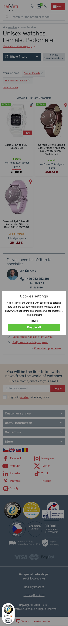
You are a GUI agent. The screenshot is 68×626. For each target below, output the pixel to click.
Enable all (34, 327)
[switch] (8, 620)
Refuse (34, 321)
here (39, 315)
